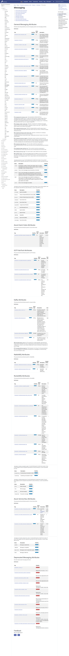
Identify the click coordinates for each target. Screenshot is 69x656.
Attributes (38, 5)
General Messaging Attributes (62, 14)
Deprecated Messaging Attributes (63, 28)
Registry (33, 5)
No (18, 635)
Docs (15, 5)
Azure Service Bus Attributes (62, 25)
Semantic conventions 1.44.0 (25, 5)
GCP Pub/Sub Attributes (63, 19)
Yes (15, 635)
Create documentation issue (63, 8)
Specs (18, 5)
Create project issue (63, 9)
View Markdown (63, 4)
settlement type (42, 512)
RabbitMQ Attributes (62, 21)
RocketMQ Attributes (62, 23)
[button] (49, 2)
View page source (63, 6)
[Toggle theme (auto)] (54, 2)
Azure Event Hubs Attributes (62, 17)
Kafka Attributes (61, 20)
